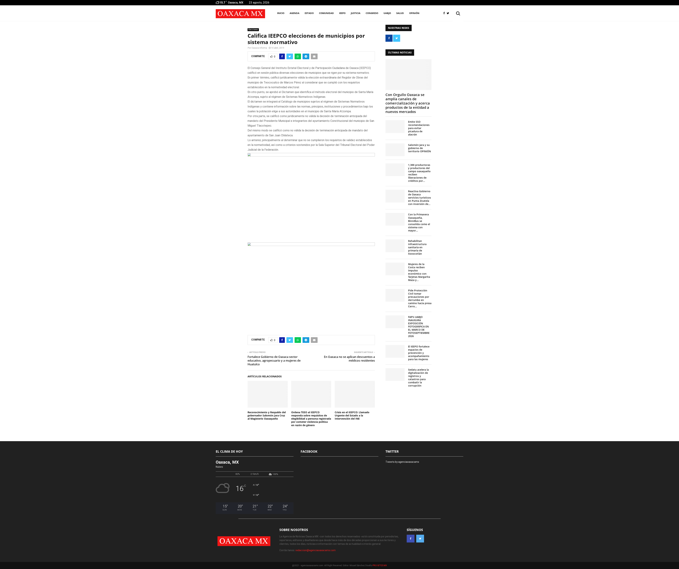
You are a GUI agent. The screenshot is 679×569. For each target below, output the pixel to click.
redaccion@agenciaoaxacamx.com (315, 550)
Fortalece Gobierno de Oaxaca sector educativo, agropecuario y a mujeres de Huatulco (274, 360)
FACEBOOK (309, 451)
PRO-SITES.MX (380, 565)
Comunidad (326, 13)
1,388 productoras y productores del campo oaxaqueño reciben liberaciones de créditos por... (419, 172)
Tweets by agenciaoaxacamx (402, 461)
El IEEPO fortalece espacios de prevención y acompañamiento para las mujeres (419, 353)
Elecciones (253, 30)
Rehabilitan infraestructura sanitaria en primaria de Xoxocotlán (417, 247)
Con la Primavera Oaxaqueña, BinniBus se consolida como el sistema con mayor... (419, 222)
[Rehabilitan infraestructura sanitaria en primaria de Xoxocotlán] (395, 245)
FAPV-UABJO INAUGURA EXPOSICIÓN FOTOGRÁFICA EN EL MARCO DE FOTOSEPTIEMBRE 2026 (419, 326)
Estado (309, 13)
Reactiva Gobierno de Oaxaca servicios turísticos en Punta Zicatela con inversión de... (419, 198)
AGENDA (294, 13)
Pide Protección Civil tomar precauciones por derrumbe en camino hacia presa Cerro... (419, 298)
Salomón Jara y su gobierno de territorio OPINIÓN (419, 148)
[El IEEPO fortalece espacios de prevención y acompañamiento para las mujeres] (395, 351)
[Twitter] (449, 13)
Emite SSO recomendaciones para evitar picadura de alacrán (419, 128)
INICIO (280, 13)
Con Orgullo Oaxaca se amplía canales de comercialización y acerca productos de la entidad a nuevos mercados (407, 103)
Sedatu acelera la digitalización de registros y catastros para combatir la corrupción (418, 377)
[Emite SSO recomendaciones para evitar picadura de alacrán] (395, 126)
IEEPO (342, 13)
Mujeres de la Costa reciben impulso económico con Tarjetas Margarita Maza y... (419, 272)
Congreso (372, 13)
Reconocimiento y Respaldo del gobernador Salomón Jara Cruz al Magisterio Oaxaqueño (267, 415)
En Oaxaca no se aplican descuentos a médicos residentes (349, 358)
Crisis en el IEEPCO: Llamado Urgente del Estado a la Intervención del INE (352, 415)
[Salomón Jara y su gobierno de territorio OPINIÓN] (395, 149)
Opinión (414, 13)
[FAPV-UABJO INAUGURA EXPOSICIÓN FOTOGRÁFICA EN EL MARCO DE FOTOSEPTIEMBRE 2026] (395, 321)
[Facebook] (445, 13)
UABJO (387, 13)
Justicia (355, 13)
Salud (400, 13)
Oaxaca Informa (259, 48)
